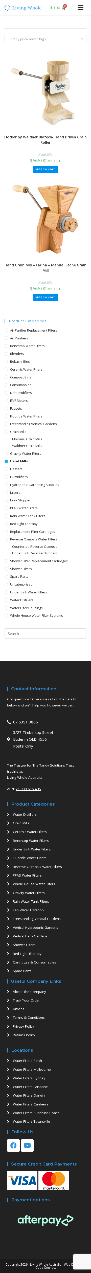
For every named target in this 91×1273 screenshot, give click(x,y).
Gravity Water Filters (25, 453)
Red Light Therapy (24, 523)
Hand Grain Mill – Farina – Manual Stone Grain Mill (45, 268)
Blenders (17, 353)
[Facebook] (13, 1145)
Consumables (20, 385)
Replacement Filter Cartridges (32, 531)
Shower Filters (21, 569)
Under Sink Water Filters (28, 592)
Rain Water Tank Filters (27, 516)
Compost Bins (20, 377)
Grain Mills (18, 431)
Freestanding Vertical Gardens (33, 424)
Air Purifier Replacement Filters (33, 330)
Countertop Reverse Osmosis (34, 546)
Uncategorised (21, 584)
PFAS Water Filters (24, 508)
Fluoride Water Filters (26, 416)
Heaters (16, 469)
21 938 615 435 (28, 789)
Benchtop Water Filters (27, 345)
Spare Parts (19, 576)
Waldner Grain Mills (27, 445)
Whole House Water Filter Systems (36, 615)
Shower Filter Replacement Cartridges (39, 561)
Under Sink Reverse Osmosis (34, 553)
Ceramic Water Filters (26, 369)
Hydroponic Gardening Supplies (34, 484)
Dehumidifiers (21, 392)
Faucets (16, 408)
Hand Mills (45, 154)
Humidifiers (19, 477)
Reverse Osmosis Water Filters (33, 539)
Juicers (15, 492)
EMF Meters (19, 400)
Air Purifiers (19, 338)
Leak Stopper (20, 500)
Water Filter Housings (26, 608)
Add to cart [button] (45, 169)
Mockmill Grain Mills (27, 439)
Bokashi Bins (20, 361)
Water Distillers (21, 600)
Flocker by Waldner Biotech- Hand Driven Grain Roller (45, 140)
